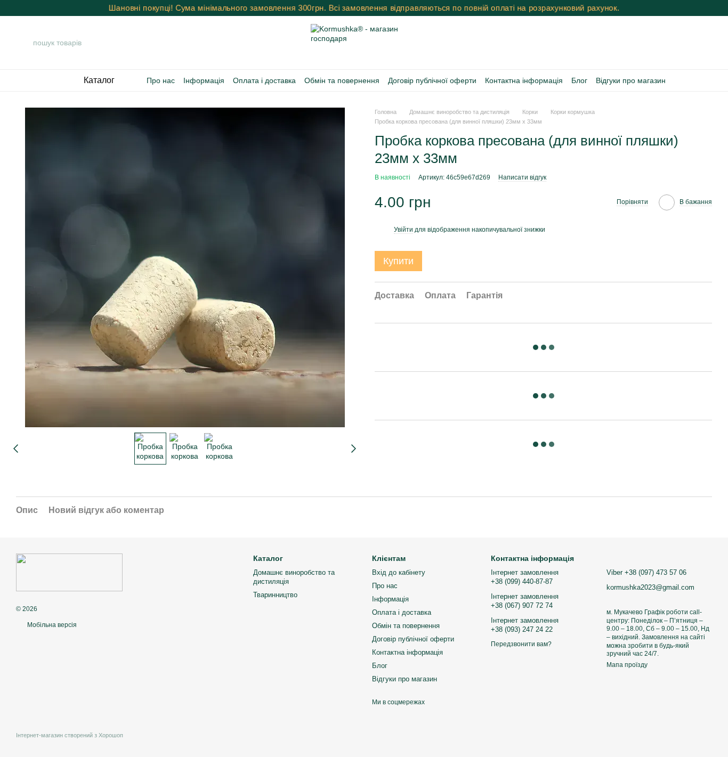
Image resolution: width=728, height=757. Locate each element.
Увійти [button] (403, 229)
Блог (579, 80)
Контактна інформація (524, 80)
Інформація (203, 80)
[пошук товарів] (24, 42)
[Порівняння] (648, 42)
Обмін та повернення (341, 80)
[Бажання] (675, 42)
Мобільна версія (51, 625)
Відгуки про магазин (631, 80)
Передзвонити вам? (521, 644)
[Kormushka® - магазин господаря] (69, 572)
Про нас (161, 80)
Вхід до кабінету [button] (398, 572)
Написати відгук (522, 177)
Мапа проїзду (627, 665)
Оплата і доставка (264, 80)
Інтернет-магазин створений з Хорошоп (69, 735)
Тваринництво (275, 595)
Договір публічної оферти (432, 80)
